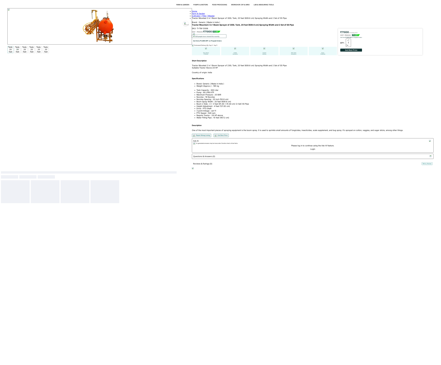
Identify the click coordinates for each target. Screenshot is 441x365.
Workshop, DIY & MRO (240, 5)
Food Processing (219, 5)
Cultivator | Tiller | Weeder (203, 16)
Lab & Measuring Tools (264, 5)
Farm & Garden (182, 5)
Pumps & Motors (200, 5)
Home (194, 11)
